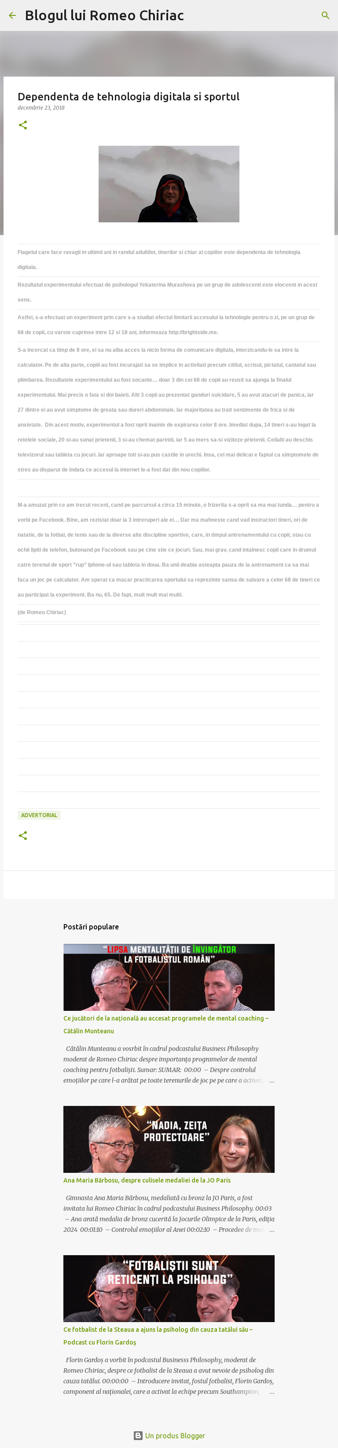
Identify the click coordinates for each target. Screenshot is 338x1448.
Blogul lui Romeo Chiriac (104, 15)
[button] (23, 126)
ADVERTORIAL (39, 815)
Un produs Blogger (174, 1436)
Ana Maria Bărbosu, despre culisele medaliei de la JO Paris (147, 1180)
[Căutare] (196, 15)
